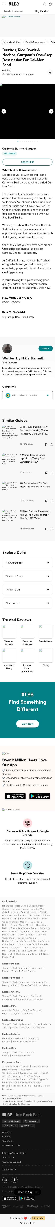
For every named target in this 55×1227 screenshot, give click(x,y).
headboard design (21, 1085)
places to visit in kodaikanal (35, 985)
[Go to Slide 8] (32, 141)
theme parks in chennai (30, 999)
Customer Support (11, 1161)
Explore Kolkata (11, 1034)
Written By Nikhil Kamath (23, 358)
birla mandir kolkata (12, 1038)
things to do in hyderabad (16, 1024)
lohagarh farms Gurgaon (23, 912)
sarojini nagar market (22, 925)
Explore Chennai (11, 991)
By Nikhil (6, 70)
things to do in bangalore (15, 982)
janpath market (26, 934)
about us (6, 1132)
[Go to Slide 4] (24, 141)
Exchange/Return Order (14, 1153)
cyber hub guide (21, 941)
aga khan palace (11, 1010)
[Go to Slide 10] (37, 141)
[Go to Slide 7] (30, 141)
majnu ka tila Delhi (29, 931)
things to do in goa (12, 1052)
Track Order (8, 1157)
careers (6, 1136)
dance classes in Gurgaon (22, 950)
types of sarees (28, 1073)
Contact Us (8, 1141)
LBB (4, 1096)
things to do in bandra (24, 971)
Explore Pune (9, 1005)
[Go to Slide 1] (17, 141)
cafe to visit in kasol (31, 915)
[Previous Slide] (4, 111)
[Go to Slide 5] (26, 141)
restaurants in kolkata (24, 1041)
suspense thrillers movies (15, 1066)
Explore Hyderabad (12, 1019)
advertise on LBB (11, 1145)
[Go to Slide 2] (20, 141)
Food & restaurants (26, 1096)
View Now (27, 723)
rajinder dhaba (20, 909)
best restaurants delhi (28, 954)
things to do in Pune (21, 1013)
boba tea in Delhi (29, 918)
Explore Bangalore (12, 977)
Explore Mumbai (11, 963)
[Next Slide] (51, 111)
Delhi (11, 1096)
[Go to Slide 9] (35, 141)
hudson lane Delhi (27, 944)
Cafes (40, 1096)
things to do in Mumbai (14, 968)
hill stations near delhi (14, 905)
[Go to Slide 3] (22, 141)
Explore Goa (9, 1048)
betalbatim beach (21, 1055)
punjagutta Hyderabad (33, 1027)
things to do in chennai (14, 996)
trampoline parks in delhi (23, 928)
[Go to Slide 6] (28, 141)
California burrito (13, 1098)
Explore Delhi (9, 901)
